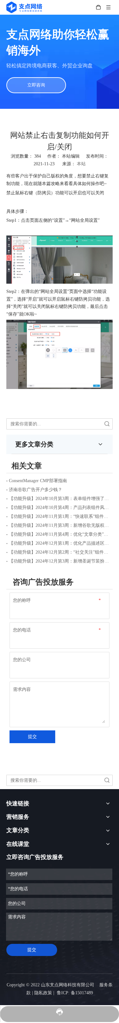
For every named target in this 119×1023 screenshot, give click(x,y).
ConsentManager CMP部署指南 (38, 480)
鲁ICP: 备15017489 (75, 992)
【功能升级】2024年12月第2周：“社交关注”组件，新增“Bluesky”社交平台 (59, 552)
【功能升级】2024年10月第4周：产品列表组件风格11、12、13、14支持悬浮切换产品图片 (59, 507)
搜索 (107, 424)
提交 (32, 736)
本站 (81, 163)
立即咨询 (36, 85)
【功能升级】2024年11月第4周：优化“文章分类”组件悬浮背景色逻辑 (59, 534)
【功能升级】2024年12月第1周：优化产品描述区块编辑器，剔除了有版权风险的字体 (59, 543)
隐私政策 (43, 992)
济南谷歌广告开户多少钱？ (35, 489)
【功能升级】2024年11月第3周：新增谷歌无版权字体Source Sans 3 (59, 525)
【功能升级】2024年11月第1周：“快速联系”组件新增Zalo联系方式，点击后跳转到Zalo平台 (59, 516)
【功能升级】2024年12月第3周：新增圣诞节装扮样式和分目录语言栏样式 (59, 561)
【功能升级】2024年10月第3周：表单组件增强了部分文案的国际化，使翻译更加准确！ (59, 498)
